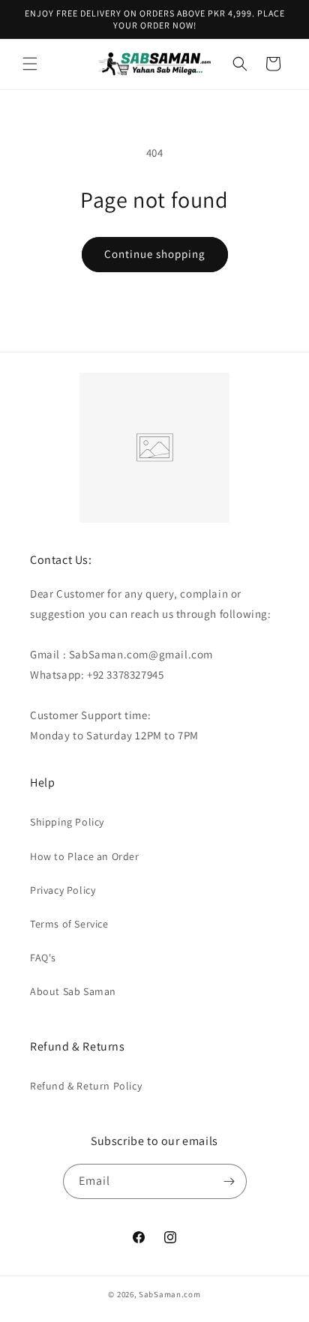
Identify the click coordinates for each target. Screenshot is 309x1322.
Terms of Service (69, 924)
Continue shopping (155, 254)
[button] (30, 63)
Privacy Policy (62, 890)
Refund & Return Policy (86, 1086)
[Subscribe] (229, 1181)
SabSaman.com (169, 1294)
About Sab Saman (73, 991)
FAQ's (43, 957)
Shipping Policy (67, 822)
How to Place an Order (85, 856)
